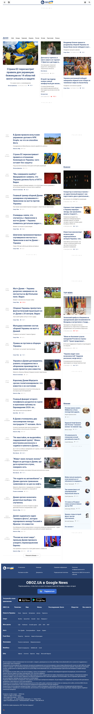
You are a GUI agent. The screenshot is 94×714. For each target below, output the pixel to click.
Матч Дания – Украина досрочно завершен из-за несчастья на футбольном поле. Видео (25, 292)
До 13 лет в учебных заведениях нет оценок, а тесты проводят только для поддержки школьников (35, 449)
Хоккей (33, 619)
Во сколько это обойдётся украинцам (75, 199)
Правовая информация (60, 567)
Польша (57, 38)
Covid (40, 648)
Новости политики (18, 189)
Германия (24, 38)
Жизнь (39, 607)
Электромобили (30, 630)
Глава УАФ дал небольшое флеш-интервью (26, 246)
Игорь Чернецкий (69, 484)
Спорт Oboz (67, 52)
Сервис (44, 630)
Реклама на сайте (23, 572)
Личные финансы (12, 85)
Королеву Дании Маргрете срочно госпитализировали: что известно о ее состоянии (28, 383)
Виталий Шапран (69, 521)
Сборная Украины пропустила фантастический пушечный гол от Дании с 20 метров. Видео (27, 311)
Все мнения (69, 526)
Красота (32, 653)
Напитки (27, 636)
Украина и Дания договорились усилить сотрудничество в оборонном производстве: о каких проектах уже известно (27, 365)
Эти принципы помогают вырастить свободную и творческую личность (48, 66)
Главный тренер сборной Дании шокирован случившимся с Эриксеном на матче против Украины (28, 199)
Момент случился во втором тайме (23, 300)
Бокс (38, 619)
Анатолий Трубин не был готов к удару (24, 316)
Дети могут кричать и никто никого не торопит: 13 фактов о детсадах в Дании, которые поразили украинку (51, 60)
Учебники (24, 624)
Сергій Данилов (69, 496)
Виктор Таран (68, 429)
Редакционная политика (61, 572)
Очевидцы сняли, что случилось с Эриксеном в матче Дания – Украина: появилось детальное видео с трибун (27, 219)
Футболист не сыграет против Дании (24, 349)
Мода (37, 653)
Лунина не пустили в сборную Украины (27, 344)
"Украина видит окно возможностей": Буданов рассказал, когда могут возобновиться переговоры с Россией (75, 356)
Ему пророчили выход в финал (22, 410)
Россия (37, 38)
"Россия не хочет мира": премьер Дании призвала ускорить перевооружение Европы (25, 541)
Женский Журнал (46, 653)
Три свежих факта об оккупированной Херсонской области (72, 491)
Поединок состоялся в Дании (72, 85)
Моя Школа (44, 71)
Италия (43, 38)
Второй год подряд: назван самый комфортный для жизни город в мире (50, 81)
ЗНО (44, 624)
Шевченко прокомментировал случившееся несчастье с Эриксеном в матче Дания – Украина (27, 239)
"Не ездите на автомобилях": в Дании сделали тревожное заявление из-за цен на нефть (27, 481)
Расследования (53, 607)
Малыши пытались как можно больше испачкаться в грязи (31, 470)
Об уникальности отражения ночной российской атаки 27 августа (72, 437)
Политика (17, 607)
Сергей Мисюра (69, 442)
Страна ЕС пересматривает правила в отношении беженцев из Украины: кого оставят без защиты (26, 158)
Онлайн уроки (33, 624)
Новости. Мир (16, 148)
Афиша (20, 653)
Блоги (62, 607)
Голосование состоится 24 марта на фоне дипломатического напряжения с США (25, 506)
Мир (27, 607)
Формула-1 (44, 619)
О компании (21, 567)
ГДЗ (19, 624)
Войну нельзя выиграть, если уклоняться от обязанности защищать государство (73, 479)
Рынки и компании (18, 491)
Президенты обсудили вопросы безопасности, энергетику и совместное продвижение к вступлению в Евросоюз (76, 326)
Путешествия (44, 94)
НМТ (48, 624)
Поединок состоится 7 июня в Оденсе (24, 334)
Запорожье (32, 613)
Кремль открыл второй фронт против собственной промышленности (73, 516)
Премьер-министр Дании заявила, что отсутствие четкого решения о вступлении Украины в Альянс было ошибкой (33, 186)
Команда (38, 567)
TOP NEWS (68, 293)
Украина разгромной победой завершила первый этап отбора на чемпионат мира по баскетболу (77, 80)
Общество (74, 607)
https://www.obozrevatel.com (63, 662)
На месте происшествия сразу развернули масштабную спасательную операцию (25, 428)
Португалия (50, 38)
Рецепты (20, 636)
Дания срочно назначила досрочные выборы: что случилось (24, 500)
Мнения (67, 403)
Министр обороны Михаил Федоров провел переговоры (30, 372)
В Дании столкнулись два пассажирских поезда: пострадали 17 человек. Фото (27, 421)
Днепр (38, 613)
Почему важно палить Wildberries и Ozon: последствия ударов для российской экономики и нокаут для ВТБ (72, 410)
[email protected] (24, 700)
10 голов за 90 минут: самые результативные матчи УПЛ (73, 504)
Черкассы (45, 613)
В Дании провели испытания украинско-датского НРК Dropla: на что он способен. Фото (26, 139)
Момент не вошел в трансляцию (22, 226)
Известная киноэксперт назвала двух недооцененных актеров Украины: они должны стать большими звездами (73, 235)
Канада (18, 38)
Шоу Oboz (15, 413)
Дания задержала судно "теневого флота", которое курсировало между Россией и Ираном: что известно (27, 520)
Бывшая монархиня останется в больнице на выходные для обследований (26, 389)
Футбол (20, 619)
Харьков (24, 613)
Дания (5, 38)
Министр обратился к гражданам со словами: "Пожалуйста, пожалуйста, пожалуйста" (27, 488)
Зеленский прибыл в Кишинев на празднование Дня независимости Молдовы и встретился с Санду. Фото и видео (77, 320)
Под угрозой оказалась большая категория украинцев (29, 165)
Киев (19, 613)
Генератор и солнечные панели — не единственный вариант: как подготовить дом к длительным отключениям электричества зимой (76, 194)
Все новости (87, 607)
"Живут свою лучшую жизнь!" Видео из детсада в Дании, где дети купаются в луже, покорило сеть (27, 463)
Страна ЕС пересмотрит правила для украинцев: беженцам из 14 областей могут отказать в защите (20, 74)
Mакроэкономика (35, 642)
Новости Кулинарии (36, 636)
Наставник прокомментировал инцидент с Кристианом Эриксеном (33, 207)
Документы (39, 572)
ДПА (40, 624)
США (12, 38)
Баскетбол (27, 619)
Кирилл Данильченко (70, 414)
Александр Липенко (70, 508)
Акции (38, 630)
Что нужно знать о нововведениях (20, 83)
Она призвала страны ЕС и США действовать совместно (30, 548)
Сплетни (26, 653)
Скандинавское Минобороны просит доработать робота (30, 146)
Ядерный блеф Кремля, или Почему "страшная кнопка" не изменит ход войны (73, 425)
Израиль (31, 38)
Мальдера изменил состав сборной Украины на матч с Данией (26, 328)
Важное (67, 167)
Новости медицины (23, 648)
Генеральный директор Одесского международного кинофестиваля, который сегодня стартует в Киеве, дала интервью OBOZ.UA (73, 220)
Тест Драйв (21, 630)
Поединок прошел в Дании (72, 50)
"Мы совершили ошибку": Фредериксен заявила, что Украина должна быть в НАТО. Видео (27, 178)
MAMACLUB (34, 648)
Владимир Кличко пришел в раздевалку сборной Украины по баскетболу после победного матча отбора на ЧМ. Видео (77, 44)
